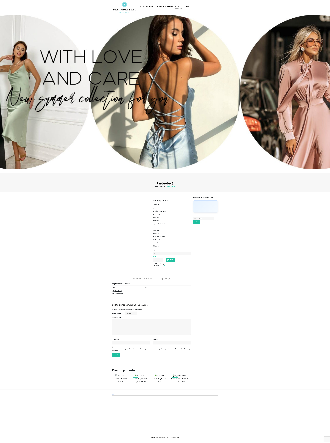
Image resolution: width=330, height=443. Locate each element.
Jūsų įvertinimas (117, 313)
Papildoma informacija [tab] (143, 278)
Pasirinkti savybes (120, 380)
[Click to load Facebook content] (205, 206)
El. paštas (156, 339)
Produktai (162, 186)
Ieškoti (196, 222)
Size (154, 250)
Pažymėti (187, 6)
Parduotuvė (153, 6)
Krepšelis (162, 6)
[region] (165, 92)
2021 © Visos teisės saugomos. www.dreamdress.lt (165, 437)
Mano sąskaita (178, 7)
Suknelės (162, 265)
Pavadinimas (116, 339)
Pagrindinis (144, 6)
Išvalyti (154, 256)
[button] (209, 7)
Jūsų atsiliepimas (117, 317)
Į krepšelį (170, 260)
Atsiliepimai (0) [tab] (163, 278)
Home (156, 186)
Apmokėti (170, 6)
